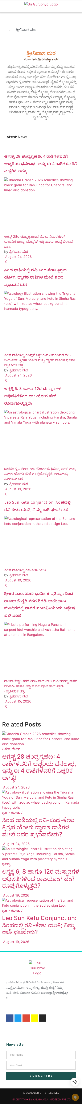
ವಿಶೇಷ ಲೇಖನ (11, 749)
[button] (5, 6)
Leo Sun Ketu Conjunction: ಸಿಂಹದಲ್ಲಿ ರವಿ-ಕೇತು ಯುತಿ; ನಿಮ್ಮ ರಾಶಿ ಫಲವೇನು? (39, 925)
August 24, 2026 (18, 257)
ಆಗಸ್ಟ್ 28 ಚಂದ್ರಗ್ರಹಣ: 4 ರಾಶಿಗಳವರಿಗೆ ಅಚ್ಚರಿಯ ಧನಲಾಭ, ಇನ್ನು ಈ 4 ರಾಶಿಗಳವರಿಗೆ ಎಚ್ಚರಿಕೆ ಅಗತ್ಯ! (40, 164)
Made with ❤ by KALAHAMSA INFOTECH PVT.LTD (41, 1099)
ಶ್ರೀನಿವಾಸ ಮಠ (18, 252)
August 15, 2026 (17, 701)
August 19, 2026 (17, 489)
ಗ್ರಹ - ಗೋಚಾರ (12, 812)
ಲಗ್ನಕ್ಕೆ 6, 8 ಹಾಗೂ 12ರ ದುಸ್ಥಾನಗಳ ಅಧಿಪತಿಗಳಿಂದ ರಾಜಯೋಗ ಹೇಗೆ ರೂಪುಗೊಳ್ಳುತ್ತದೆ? (32, 397)
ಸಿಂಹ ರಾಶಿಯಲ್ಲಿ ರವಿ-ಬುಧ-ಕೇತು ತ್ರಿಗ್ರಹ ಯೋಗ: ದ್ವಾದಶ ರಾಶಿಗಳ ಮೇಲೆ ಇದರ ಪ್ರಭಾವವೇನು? (35, 278)
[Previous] (3, 947)
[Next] (7, 947)
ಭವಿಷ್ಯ (6, 864)
